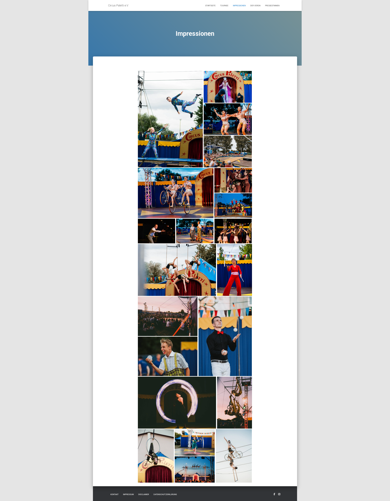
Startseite (210, 6)
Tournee (224, 6)
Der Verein (255, 6)
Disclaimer (143, 494)
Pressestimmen (272, 6)
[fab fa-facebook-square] (274, 494)
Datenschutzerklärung (165, 494)
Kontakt (114, 494)
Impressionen (239, 6)
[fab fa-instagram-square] (279, 494)
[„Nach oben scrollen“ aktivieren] (384, 495)
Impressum (128, 494)
